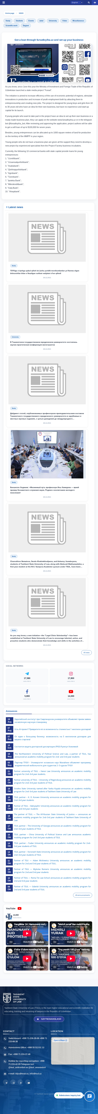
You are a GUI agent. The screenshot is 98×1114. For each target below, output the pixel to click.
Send (37, 163)
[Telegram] (5, 1082)
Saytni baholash (51, 1019)
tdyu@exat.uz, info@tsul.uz (28, 1073)
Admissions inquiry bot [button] (69, 1095)
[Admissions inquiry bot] (89, 1096)
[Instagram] (12, 1082)
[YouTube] (27, 1082)
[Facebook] (20, 1082)
